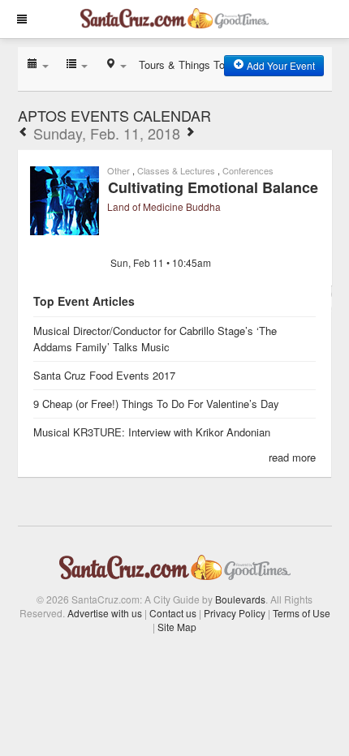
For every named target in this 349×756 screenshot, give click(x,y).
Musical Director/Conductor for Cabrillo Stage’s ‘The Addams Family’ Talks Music (155, 338)
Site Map (176, 627)
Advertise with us (104, 613)
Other (118, 170)
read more (292, 457)
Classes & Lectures (176, 170)
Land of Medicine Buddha (164, 206)
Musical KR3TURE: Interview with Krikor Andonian (151, 432)
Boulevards (240, 599)
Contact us (172, 613)
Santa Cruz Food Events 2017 (104, 375)
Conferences (248, 170)
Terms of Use (301, 613)
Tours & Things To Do (190, 64)
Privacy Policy (234, 613)
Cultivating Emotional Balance (213, 187)
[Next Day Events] (190, 133)
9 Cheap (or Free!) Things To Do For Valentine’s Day (156, 403)
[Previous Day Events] (23, 133)
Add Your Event (279, 65)
